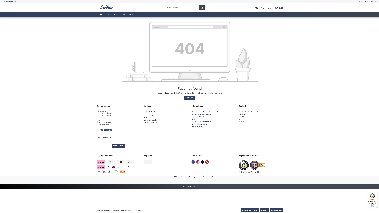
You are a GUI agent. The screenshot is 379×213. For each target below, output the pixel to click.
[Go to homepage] (106, 8)
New (123, 14)
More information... (136, 210)
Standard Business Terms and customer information (207, 112)
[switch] (372, 205)
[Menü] (376, 193)
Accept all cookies (276, 210)
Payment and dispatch (198, 117)
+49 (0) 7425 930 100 (370, 1)
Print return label (196, 127)
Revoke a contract (118, 146)
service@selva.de (10, 1)
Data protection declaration (199, 124)
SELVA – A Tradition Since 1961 (248, 112)
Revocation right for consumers (201, 122)
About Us (194, 119)
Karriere (241, 122)
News (240, 119)
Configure (264, 210)
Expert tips (242, 114)
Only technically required (250, 210)
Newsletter (242, 117)
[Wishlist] (262, 7)
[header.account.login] (269, 7)
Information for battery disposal (201, 114)
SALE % (132, 14)
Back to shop (190, 98)
